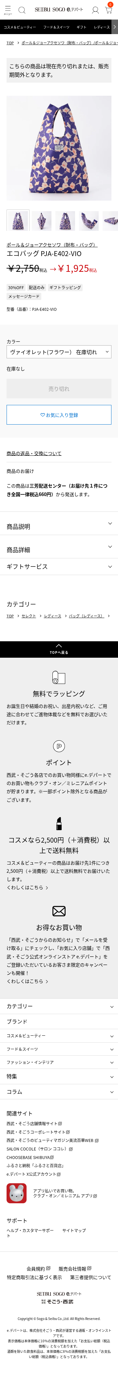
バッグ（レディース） (86, 616)
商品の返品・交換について (34, 453)
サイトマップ (74, 1230)
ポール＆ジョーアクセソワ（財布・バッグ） (52, 244)
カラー (13, 341)
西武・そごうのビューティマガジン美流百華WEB (50, 1140)
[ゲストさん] (95, 10)
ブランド (17, 1021)
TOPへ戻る (59, 652)
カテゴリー (20, 1006)
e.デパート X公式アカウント (31, 1174)
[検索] (22, 10)
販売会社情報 (72, 1268)
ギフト (82, 27)
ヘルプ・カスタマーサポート (30, 1233)
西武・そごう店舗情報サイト (32, 1123)
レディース (102, 27)
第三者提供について (90, 1277)
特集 (12, 1076)
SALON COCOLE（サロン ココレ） (38, 1148)
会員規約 (36, 1268)
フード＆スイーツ (56, 27)
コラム (14, 1091)
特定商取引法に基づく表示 (34, 1277)
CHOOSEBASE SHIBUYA (28, 1157)
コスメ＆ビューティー (20, 27)
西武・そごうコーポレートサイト (36, 1132)
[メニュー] (8, 10)
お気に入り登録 (62, 414)
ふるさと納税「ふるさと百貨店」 (36, 1165)
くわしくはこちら (25, 887)
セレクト (29, 616)
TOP (10, 43)
